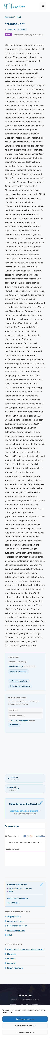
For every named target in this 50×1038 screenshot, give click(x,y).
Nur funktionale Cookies (25, 1026)
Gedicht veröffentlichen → (17, 898)
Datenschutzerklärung (19, 720)
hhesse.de (25, 995)
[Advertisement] (25, 753)
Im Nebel (11, 959)
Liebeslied (11, 963)
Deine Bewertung (15, 666)
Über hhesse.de (16, 1005)
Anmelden (40, 836)
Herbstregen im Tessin (17, 926)
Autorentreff (10, 17)
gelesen (23, 720)
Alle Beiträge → (13, 903)
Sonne (11, 891)
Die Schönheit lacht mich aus (20, 888)
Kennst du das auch (15, 921)
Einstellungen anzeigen (25, 1032)
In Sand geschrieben (16, 930)
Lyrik (19, 17)
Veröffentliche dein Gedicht (24, 811)
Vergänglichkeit (14, 917)
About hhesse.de (33, 1005)
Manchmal (11, 954)
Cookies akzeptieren (25, 1019)
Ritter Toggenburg (15, 968)
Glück (9, 935)
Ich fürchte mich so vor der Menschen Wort (25, 949)
